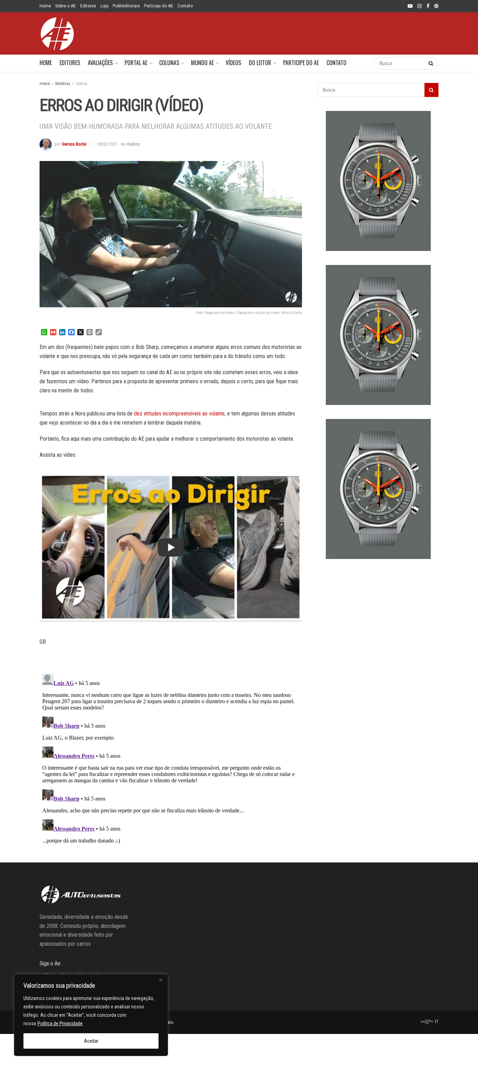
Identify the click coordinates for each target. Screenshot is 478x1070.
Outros (81, 83)
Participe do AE (158, 6)
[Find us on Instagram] (419, 6)
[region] (91, 1015)
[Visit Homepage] (57, 33)
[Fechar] (160, 980)
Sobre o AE (65, 6)
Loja (104, 6)
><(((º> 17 (429, 1021)
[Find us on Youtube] (410, 6)
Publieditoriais (126, 6)
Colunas (169, 62)
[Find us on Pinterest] (436, 6)
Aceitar (91, 1041)
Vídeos (233, 62)
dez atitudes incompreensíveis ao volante (179, 413)
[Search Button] (361, 63)
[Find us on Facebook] (428, 6)
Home (45, 6)
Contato (185, 6)
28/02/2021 (107, 144)
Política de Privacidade (60, 1023)
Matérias (62, 83)
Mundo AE (202, 62)
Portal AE (136, 62)
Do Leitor (260, 62)
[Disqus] (171, 758)
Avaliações (100, 62)
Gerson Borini (74, 144)
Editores (88, 6)
